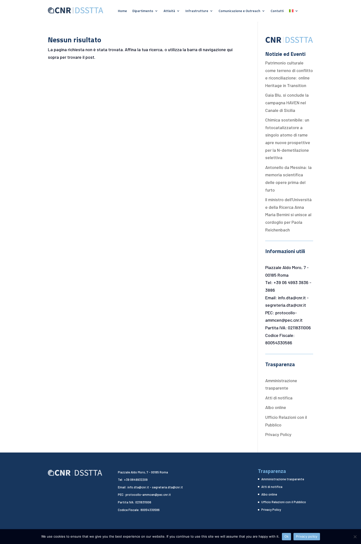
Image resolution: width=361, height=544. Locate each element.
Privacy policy (307, 536)
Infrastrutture (196, 11)
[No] (354, 536)
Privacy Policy (278, 434)
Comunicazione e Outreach (239, 11)
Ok (286, 536)
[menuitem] (293, 12)
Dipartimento (142, 11)
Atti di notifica (278, 397)
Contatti (277, 11)
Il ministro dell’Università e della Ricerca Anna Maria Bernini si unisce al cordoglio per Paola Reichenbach (288, 214)
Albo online (275, 407)
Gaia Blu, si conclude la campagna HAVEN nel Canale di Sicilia (287, 102)
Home (122, 11)
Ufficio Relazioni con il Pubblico (283, 502)
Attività (169, 11)
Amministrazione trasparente (282, 479)
